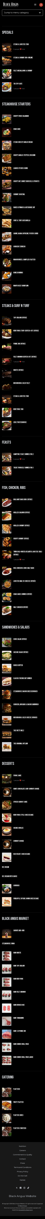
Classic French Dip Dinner (22, 678)
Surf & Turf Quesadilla (21, 220)
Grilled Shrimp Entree (21, 525)
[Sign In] (41, 5)
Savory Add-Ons (18, 930)
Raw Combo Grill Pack (21, 1044)
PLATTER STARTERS (19, 1128)
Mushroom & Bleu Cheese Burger (25, 717)
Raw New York (18, 979)
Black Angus (23, 1205)
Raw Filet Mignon (19, 992)
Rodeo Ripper (18, 665)
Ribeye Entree (18, 370)
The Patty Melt (18, 730)
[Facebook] (20, 1188)
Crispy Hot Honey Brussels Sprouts (26, 181)
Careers (22, 1150)
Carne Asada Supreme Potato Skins (25, 233)
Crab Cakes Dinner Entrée (22, 594)
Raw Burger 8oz (19, 1005)
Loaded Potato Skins (20, 168)
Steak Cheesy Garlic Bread (23, 142)
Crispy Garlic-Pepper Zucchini (24, 155)
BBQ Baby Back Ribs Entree (22, 499)
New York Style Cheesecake (23, 815)
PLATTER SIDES (18, 1115)
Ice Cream (5, 867)
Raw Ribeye (17, 953)
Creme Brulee (18, 828)
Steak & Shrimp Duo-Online (23, 57)
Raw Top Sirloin (18, 966)
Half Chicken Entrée (20, 607)
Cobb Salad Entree (20, 639)
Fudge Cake (17, 775)
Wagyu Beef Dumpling (20, 285)
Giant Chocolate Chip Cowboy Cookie (26, 789)
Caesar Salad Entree (20, 652)
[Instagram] (24, 1188)
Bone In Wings (18, 272)
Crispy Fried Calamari (21, 116)
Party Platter (18, 1102)
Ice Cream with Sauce (9, 876)
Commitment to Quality (22, 1155)
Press (22, 1163)
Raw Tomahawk (18, 1018)
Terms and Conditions (22, 1167)
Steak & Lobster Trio (21, 44)
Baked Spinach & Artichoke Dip (24, 207)
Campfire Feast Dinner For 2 (23, 454)
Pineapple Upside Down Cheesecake (26, 898)
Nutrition (22, 1146)
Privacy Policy (22, 1172)
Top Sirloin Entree (20, 317)
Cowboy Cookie (18, 841)
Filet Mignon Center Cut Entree (25, 357)
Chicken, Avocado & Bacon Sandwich (25, 704)
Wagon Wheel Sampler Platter (24, 259)
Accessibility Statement (26, 1210)
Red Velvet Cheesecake (21, 854)
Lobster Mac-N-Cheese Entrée (24, 581)
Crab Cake (16, 129)
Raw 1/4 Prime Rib (19, 1031)
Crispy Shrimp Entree (21, 538)
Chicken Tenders (19, 246)
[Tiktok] (28, 1188)
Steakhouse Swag (8, 943)
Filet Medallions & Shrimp (22, 70)
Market (22, 1180)
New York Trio (18, 409)
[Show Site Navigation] (35, 5)
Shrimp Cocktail (19, 194)
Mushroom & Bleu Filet (21, 383)
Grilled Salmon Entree (21, 512)
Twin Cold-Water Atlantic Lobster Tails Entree (27, 553)
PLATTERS (16, 1089)
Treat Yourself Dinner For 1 (23, 467)
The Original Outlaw (20, 743)
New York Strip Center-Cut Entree (26, 330)
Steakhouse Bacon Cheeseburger (25, 691)
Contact (22, 1159)
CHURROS (16, 885)
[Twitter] (17, 1188)
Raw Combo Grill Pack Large (23, 1057)
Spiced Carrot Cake (20, 802)
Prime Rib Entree (19, 344)
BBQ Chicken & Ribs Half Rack (23, 568)
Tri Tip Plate (17, 84)
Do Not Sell (22, 1176)
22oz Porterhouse (20, 422)
